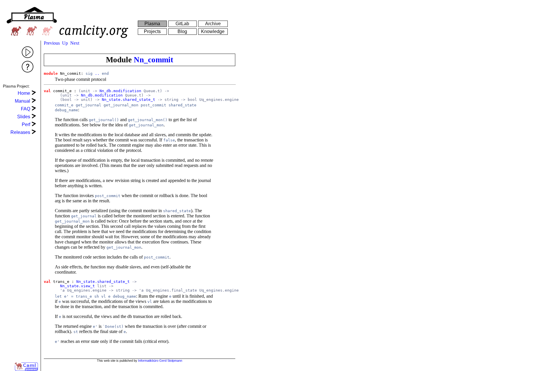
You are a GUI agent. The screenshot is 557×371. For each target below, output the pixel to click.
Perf (26, 124)
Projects (152, 31)
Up (65, 43)
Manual (22, 101)
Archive (213, 23)
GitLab (182, 23)
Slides (23, 116)
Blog (182, 31)
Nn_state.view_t (77, 286)
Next (74, 43)
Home (24, 93)
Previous (52, 43)
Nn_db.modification (120, 91)
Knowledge (213, 31)
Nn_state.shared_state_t (128, 99)
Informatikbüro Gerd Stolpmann (160, 360)
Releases (20, 132)
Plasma (152, 23)
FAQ (25, 108)
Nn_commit (153, 59)
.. (97, 73)
